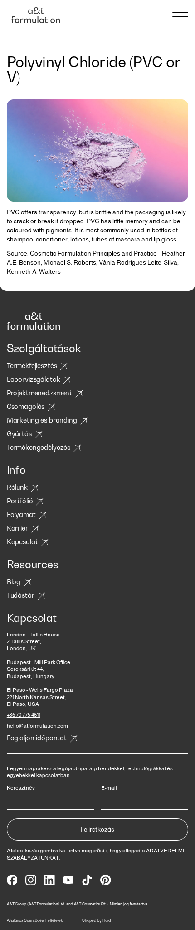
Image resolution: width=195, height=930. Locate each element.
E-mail (109, 788)
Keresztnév (21, 788)
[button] (179, 16)
